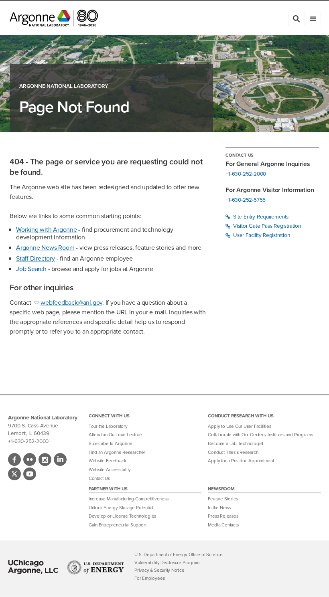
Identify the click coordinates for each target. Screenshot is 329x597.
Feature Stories (223, 499)
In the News (219, 507)
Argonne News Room (45, 247)
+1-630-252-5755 (245, 200)
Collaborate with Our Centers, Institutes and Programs (260, 434)
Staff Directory (35, 258)
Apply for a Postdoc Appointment (241, 460)
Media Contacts (223, 525)
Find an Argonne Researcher (117, 452)
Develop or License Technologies (122, 516)
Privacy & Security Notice (159, 570)
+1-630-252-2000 (245, 174)
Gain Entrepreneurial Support (117, 525)
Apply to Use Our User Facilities (239, 426)
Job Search (31, 268)
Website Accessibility (110, 469)
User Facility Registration (261, 235)
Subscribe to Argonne (110, 443)
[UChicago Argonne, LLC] (33, 567)
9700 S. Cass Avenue (33, 425)
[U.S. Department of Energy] (95, 567)
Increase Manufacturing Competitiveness (129, 499)
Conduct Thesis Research (233, 452)
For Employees (149, 578)
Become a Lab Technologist (235, 443)
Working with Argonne (46, 229)
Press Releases (223, 516)
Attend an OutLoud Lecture (115, 434)
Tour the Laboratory (108, 426)
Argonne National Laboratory (63, 86)
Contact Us (99, 478)
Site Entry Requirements (260, 216)
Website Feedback (107, 460)
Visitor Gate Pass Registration (266, 225)
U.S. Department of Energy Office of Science (178, 554)
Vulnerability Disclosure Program (166, 562)
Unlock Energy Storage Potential (121, 507)
